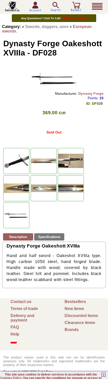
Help (15, 334)
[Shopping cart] (76, 9)
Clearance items (80, 322)
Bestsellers (75, 302)
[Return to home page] (12, 9)
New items (74, 308)
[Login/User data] (35, 10)
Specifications (49, 237)
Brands (72, 330)
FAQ (15, 327)
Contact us (21, 302)
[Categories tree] (97, 6)
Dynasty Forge (90, 94)
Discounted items (81, 316)
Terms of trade (24, 308)
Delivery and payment (22, 318)
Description (18, 237)
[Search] (55, 6)
